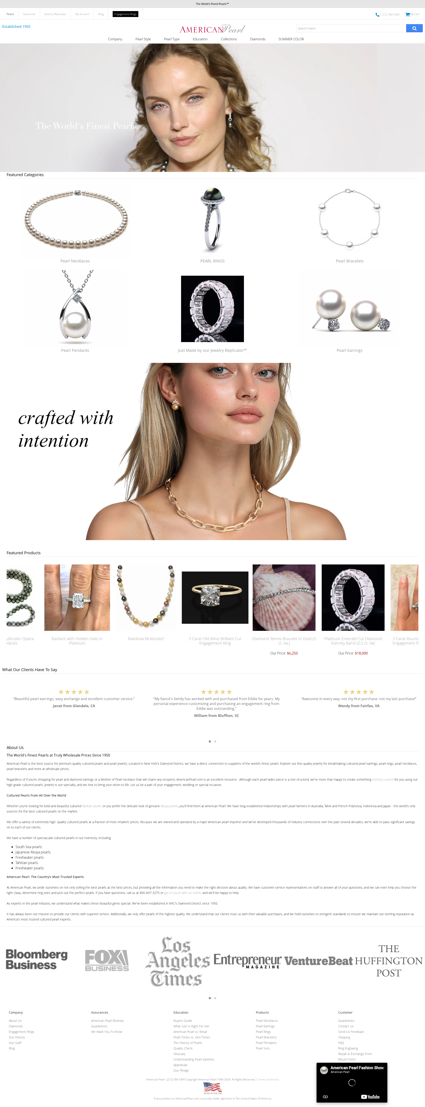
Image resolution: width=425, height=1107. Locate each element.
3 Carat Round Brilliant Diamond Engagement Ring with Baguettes (386, 641)
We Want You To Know (106, 1032)
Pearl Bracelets (350, 261)
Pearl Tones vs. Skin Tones (192, 1037)
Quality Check (183, 1048)
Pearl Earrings (350, 350)
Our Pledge (181, 1070)
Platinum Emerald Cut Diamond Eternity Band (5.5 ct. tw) (317, 641)
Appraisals (180, 1065)
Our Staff (15, 1043)
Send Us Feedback (351, 1032)
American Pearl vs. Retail (190, 1032)
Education (200, 39)
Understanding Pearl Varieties (194, 1059)
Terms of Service (268, 1079)
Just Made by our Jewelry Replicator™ (212, 350)
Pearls (10, 14)
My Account (82, 14)
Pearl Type (172, 39)
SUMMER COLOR (291, 39)
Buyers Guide (183, 1020)
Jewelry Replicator (55, 14)
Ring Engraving (348, 1048)
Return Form (346, 1059)
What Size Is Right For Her (191, 1026)
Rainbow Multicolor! (110, 638)
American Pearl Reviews (107, 1020)
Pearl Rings (263, 1032)
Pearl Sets (263, 1048)
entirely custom (383, 779)
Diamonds (29, 14)
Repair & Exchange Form (355, 1054)
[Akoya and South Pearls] (212, 538)
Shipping (344, 1037)
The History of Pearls (188, 1043)
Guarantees (99, 1026)
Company (115, 39)
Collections (229, 39)
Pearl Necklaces (75, 261)
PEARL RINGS (212, 261)
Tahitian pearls (92, 806)
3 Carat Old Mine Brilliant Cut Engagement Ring (179, 641)
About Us (15, 1020)
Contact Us (346, 1026)
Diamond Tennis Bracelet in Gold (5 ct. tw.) (248, 641)
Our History (17, 1037)
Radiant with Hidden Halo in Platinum (41, 641)
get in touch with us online (182, 893)
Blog (101, 14)
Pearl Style (143, 39)
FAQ (341, 1043)
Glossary (179, 1054)
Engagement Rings (125, 14)
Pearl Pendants (75, 350)
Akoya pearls (169, 806)
